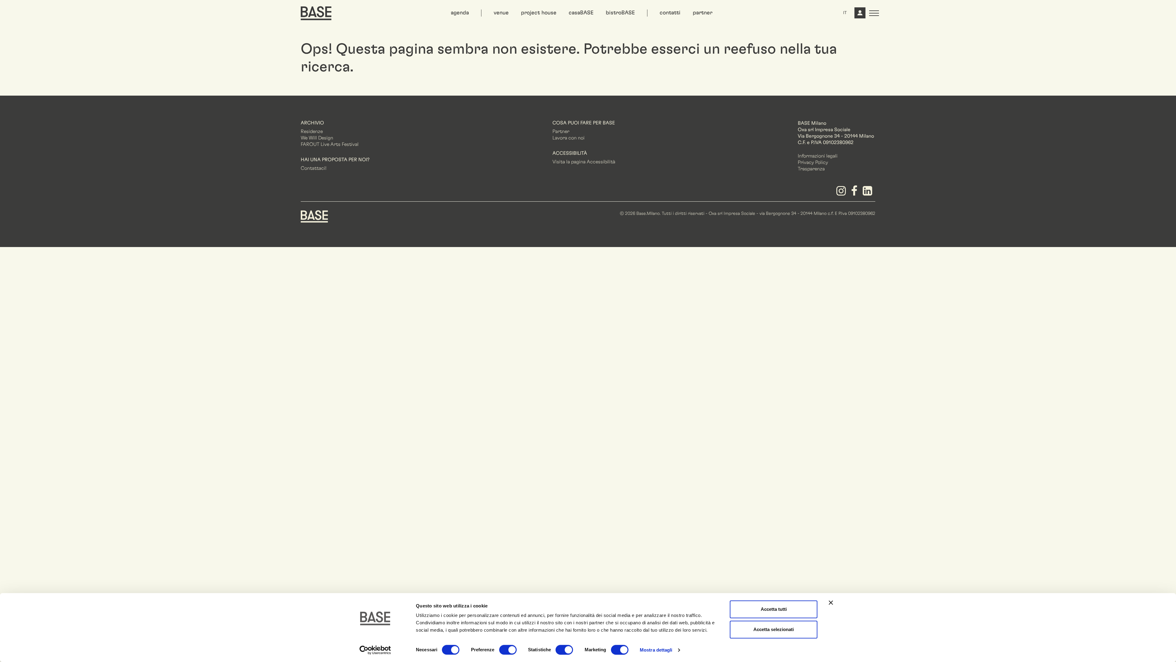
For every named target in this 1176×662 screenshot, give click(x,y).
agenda (460, 13)
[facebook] (855, 193)
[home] (316, 13)
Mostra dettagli (656, 649)
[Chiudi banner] (831, 602)
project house (538, 13)
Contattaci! (313, 168)
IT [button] (845, 13)
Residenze (312, 131)
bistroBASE (620, 13)
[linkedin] (868, 193)
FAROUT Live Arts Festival (330, 144)
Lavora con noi (568, 137)
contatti (670, 13)
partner (702, 13)
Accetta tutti (774, 609)
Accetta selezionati (773, 629)
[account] (859, 15)
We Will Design (317, 137)
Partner (560, 131)
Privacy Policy (813, 162)
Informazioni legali (818, 156)
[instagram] (842, 193)
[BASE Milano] (314, 215)
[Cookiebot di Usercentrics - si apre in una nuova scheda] (375, 650)
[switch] (508, 650)
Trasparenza (811, 168)
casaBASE (581, 13)
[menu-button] (874, 13)
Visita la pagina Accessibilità (583, 161)
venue (501, 13)
